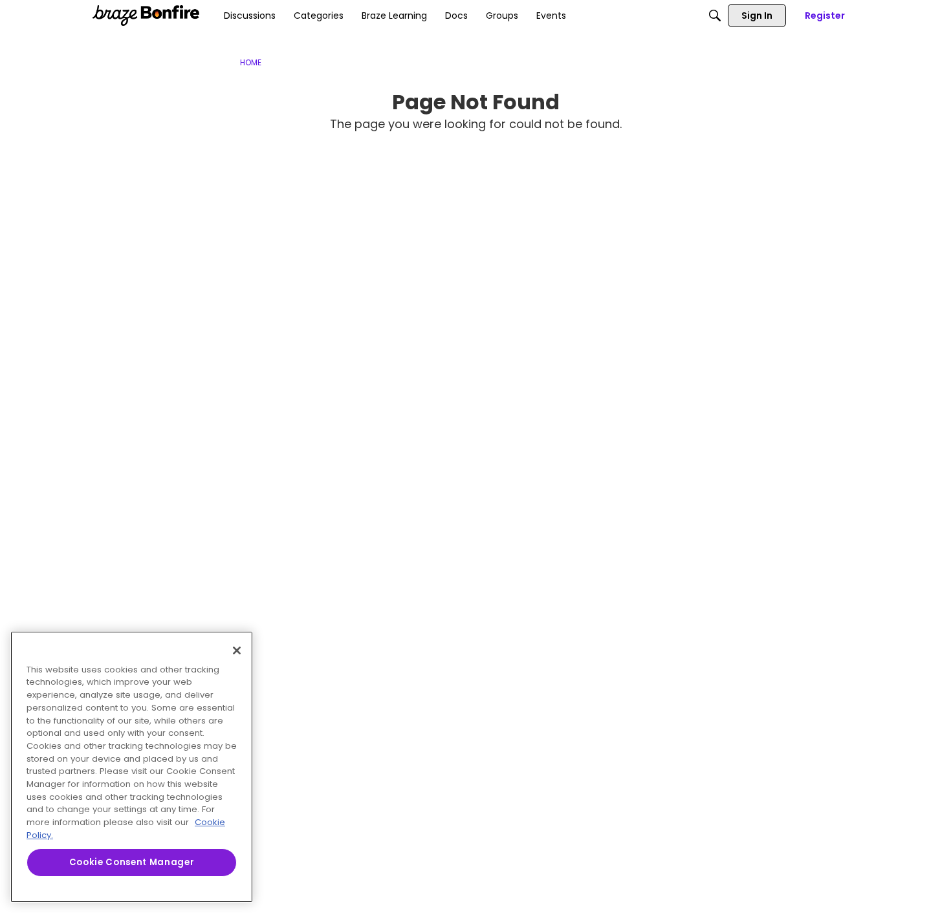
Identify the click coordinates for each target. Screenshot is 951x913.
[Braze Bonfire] (146, 15)
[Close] (237, 650)
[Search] (715, 15)
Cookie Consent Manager (131, 862)
